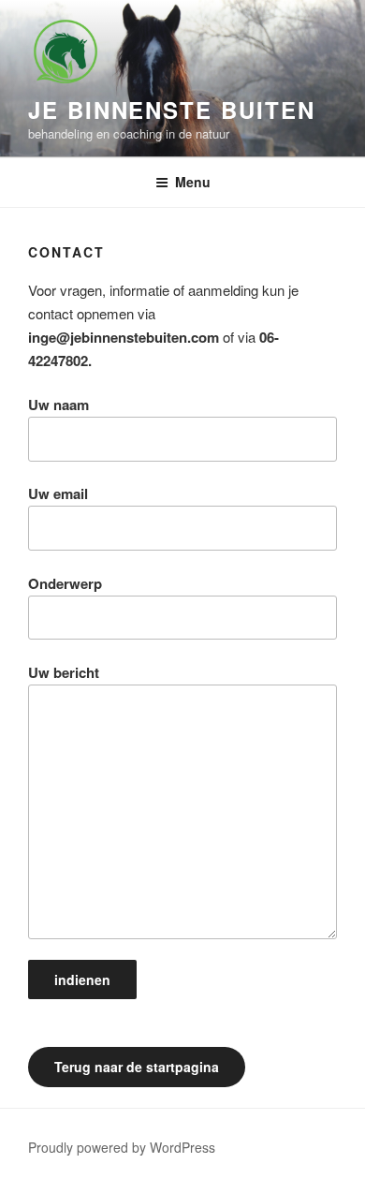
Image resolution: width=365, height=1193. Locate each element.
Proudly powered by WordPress (121, 1147)
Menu (193, 181)
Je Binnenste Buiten (171, 109)
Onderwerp (65, 583)
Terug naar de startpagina (136, 1066)
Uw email (58, 493)
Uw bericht (63, 672)
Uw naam (58, 404)
